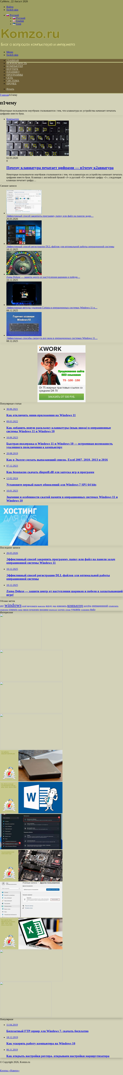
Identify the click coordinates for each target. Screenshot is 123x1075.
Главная (4, 95)
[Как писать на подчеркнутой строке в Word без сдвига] (31, 980)
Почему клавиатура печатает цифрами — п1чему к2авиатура (60, 168)
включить (41, 606)
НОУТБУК (12, 69)
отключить (113, 606)
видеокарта (32, 606)
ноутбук (87, 606)
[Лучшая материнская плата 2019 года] (31, 880)
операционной (100, 605)
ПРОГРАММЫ (14, 74)
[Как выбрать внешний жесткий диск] (31, 780)
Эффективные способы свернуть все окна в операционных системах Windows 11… (52, 338)
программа (44, 610)
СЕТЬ (9, 77)
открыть (13, 609)
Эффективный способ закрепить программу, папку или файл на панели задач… (50, 216)
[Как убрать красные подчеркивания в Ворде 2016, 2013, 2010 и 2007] (31, 812)
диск (54, 606)
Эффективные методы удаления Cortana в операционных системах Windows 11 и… (51, 307)
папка (20, 610)
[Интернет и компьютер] (38, 46)
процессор (53, 610)
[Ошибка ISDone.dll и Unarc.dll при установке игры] (31, 712)
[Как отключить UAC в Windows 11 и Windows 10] (31, 680)
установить (85, 610)
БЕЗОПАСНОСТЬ (16, 63)
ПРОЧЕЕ (11, 83)
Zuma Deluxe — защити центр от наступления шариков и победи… (43, 277)
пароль (26, 610)
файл (92, 609)
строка (67, 610)
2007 (2, 606)
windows (12, 605)
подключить (34, 610)
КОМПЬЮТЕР (14, 66)
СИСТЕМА (12, 80)
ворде (49, 606)
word (24, 606)
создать (61, 609)
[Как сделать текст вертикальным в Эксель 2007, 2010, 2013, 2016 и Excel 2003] (31, 948)
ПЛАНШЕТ (13, 72)
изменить (62, 606)
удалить (75, 609)
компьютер (75, 606)
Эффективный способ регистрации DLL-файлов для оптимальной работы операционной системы (60, 246)
